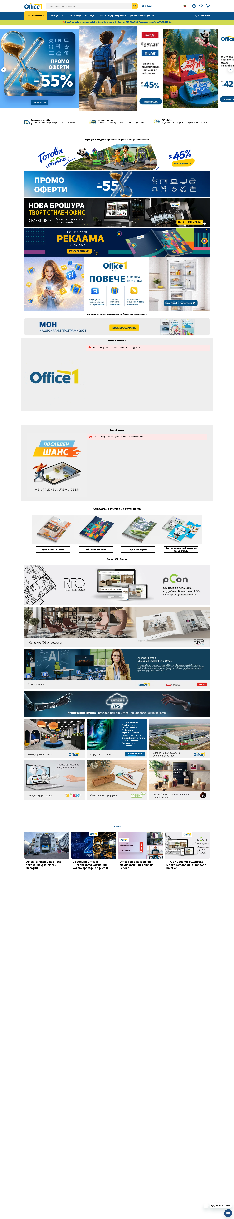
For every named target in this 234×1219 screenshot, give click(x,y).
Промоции (54, 16)
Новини (117, 826)
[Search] (135, 6)
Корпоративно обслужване (141, 16)
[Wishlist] (201, 6)
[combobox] (148, 6)
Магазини (78, 16)
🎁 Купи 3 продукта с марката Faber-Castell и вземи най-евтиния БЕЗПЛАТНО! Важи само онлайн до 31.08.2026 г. (117, 22)
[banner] (40, 68)
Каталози (89, 16)
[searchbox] (92, 6)
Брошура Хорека (138, 549)
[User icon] (194, 6)
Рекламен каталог (96, 549)
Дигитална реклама (53, 549)
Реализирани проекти (115, 16)
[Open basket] (208, 6)
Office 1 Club (66, 16)
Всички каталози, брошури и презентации (181, 549)
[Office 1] (33, 6)
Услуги (99, 16)
